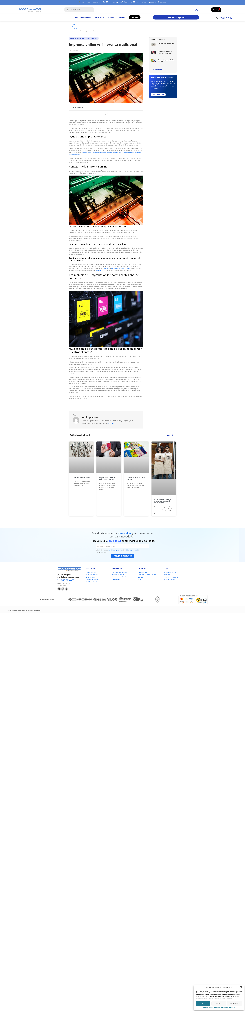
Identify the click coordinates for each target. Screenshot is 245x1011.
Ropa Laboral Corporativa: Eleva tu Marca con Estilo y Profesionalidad (163, 501)
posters (128, 268)
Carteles (88, 579)
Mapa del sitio (116, 579)
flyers (122, 268)
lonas (89, 152)
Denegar (219, 1003)
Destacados (99, 17)
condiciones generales (115, 550)
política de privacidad (131, 550)
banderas (105, 268)
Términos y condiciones (171, 577)
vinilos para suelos (112, 152)
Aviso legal (167, 574)
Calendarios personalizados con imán (166, 60)
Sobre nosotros (142, 572)
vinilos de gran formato (99, 152)
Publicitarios (95, 579)
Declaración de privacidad (221, 1007)
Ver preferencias (235, 1003)
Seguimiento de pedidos (119, 572)
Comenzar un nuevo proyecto (147, 574)
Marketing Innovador (78, 38)
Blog (139, 579)
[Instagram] (62, 589)
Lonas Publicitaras (91, 572)
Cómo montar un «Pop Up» (166, 43)
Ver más (111, 423)
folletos (84, 152)
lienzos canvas (115, 268)
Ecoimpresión (99, 270)
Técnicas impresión (91, 38)
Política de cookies (208, 1007)
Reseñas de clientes (118, 574)
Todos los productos (82, 17)
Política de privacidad (170, 572)
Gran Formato (90, 577)
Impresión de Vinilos (92, 574)
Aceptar (203, 1003)
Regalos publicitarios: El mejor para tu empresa (165, 52)
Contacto (121, 17)
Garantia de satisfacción (119, 577)
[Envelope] (66, 589)
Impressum (232, 1007)
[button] (241, 987)
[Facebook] (59, 589)
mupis (120, 152)
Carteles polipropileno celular (95, 582)
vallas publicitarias (128, 152)
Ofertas (111, 17)
